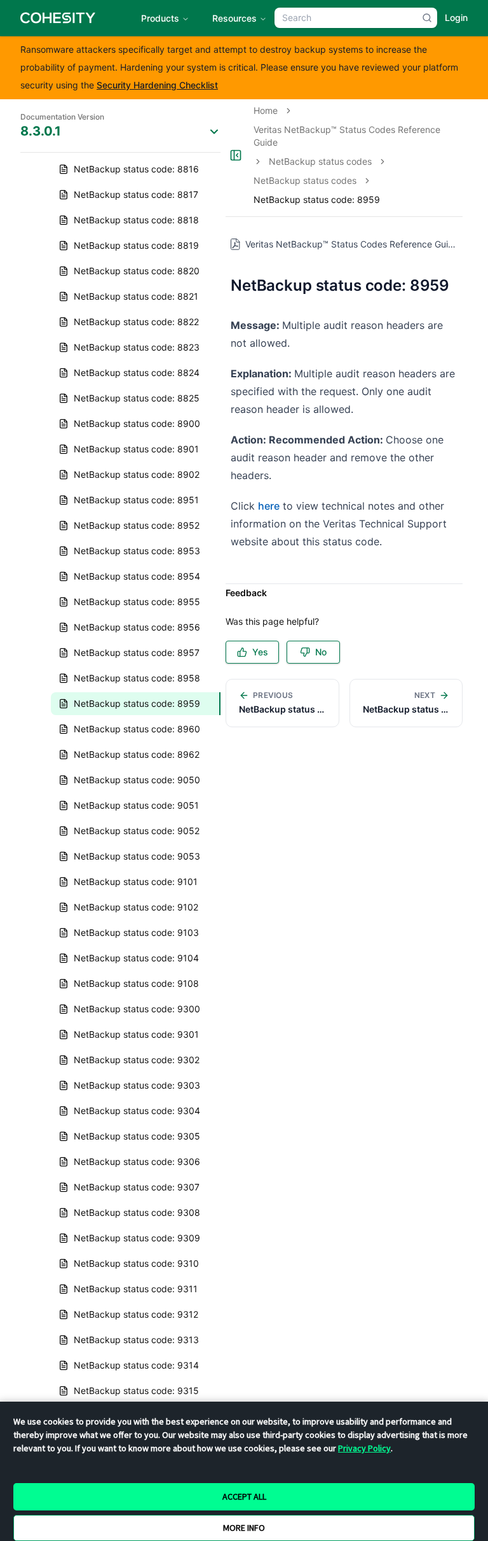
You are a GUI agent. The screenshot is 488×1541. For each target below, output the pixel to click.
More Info (244, 1527)
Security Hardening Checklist (157, 85)
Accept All (244, 1496)
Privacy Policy (364, 1448)
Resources (234, 18)
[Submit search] (427, 17)
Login (456, 17)
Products (160, 18)
